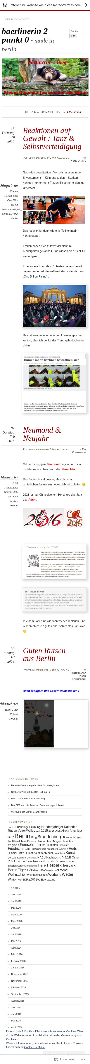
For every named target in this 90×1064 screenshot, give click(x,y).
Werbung (54, 874)
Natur (66, 857)
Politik (12, 861)
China (22, 841)
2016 (15, 483)
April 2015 (16, 1027)
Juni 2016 (16, 934)
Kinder (49, 853)
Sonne (70, 861)
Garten (63, 848)
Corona (31, 841)
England (13, 844)
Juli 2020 (16, 894)
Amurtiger (76, 830)
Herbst (73, 848)
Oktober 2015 (18, 987)
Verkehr (49, 870)
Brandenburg (49, 836)
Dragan (57, 841)
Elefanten (67, 841)
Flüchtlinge (22, 827)
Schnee (60, 861)
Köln (15, 196)
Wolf (19, 879)
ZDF (25, 879)
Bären (11, 827)
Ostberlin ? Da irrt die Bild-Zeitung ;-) (30, 792)
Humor (29, 853)
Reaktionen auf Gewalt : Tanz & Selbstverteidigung (52, 138)
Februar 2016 (18, 961)
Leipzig (12, 857)
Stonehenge (30, 865)
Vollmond (61, 870)
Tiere (42, 865)
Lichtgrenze (23, 857)
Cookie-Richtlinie (34, 1047)
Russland (39, 861)
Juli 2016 (16, 927)
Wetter (67, 874)
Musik (33, 857)
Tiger (22, 870)
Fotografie (64, 845)
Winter (12, 879)
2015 (44, 830)
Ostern (76, 857)
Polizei (20, 861)
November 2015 (19, 981)
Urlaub (35, 870)
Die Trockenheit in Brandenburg (28, 798)
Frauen (14, 191)
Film (42, 844)
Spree (20, 865)
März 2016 (16, 954)
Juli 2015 (16, 1007)
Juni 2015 (16, 1014)
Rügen (12, 830)
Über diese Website (16, 19)
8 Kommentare (78, 159)
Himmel (12, 853)
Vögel (22, 830)
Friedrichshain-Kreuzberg (44, 849)
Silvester (6, 213)
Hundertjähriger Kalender (59, 827)
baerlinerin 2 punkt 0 (25, 35)
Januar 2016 (17, 967)
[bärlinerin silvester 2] (56, 748)
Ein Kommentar (79, 451)
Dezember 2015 (19, 974)
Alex (58, 830)
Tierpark (54, 865)
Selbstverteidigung (11, 209)
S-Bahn (50, 861)
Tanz (15, 213)
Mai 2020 (16, 907)
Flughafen (52, 844)
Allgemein (63, 157)
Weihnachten (17, 874)
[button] (35, 202)
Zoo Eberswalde (45, 879)
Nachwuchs (53, 857)
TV (29, 870)
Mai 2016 (16, 941)
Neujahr (14, 501)
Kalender (39, 853)
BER (11, 837)
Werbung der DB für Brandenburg (29, 811)
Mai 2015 (16, 1020)
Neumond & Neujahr (42, 433)
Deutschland (44, 841)
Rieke (29, 861)
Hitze (21, 853)
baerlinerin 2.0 (45, 157)
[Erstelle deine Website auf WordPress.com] (45, 5)
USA (42, 870)
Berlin (7, 709)
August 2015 (17, 1000)
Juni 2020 (16, 901)
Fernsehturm (30, 844)
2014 (37, 830)
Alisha (65, 830)
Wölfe (29, 830)
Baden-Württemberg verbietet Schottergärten (35, 785)
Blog (34, 837)
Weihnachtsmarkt (37, 874)
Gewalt (8, 196)
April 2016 (16, 947)
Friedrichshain (19, 848)
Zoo (31, 879)
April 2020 (16, 914)
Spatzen (12, 865)
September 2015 (20, 994)
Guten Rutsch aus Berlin (44, 654)
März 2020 (16, 921)
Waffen (14, 218)
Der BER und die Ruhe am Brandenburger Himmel (37, 805)
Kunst (70, 853)
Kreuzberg (59, 853)
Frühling (35, 827)
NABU (41, 857)
